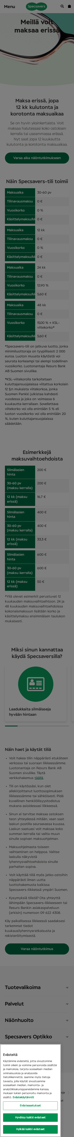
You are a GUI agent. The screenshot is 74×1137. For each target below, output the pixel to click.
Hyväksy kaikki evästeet (30, 1117)
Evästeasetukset (30, 1105)
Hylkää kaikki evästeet (30, 1129)
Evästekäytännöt (23, 1097)
